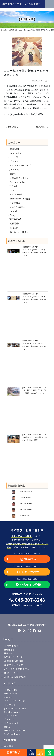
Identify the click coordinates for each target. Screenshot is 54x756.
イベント (14, 161)
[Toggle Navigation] (49, 4)
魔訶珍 (13, 173)
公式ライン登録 (30, 584)
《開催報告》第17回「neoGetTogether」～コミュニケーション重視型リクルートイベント (34, 297)
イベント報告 (16, 194)
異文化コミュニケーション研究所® (27, 624)
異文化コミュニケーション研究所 (21, 4)
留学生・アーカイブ (19, 231)
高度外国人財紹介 (13, 660)
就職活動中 (15, 223)
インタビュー (16, 202)
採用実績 (14, 227)
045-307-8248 (28, 602)
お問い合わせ (30, 572)
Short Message (17, 206)
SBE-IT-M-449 (25, 497)
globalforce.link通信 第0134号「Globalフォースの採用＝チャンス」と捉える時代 (34, 437)
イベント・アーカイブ (20, 165)
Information (16, 152)
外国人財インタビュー (20, 177)
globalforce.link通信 (20, 198)
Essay (12, 215)
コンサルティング (13, 664)
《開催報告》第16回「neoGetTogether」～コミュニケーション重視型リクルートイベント (34, 344)
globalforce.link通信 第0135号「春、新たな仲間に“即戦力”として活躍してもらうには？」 (34, 390)
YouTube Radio (17, 181)
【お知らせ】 (14, 148)
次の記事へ (41, 127)
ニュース (46, 80)
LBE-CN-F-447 (26, 509)
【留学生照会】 (15, 219)
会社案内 (9, 746)
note (12, 190)
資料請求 (30, 559)
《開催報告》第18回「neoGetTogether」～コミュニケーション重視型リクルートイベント (34, 250)
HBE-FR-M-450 (26, 491)
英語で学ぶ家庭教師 (15, 677)
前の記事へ (13, 127)
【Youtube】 (14, 169)
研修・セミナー (12, 673)
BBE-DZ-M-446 (26, 515)
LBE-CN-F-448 (26, 503)
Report (13, 211)
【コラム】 (13, 186)
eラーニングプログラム (17, 668)
